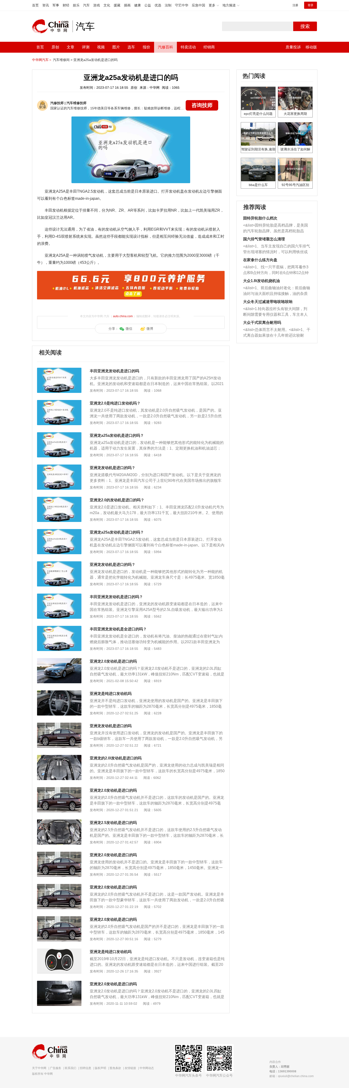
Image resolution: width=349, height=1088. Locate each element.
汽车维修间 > (62, 60)
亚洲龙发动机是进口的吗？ (112, 468)
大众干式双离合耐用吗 (262, 323)
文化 (107, 5)
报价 (146, 47)
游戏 (96, 5)
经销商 (209, 47)
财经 (66, 5)
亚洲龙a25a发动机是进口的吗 (95, 60)
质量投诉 (293, 47)
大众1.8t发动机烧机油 (261, 281)
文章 (70, 47)
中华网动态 (147, 1068)
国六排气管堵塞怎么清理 (264, 239)
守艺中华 (181, 5)
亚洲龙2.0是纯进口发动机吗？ (115, 403)
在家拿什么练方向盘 (260, 260)
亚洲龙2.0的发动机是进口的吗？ (117, 500)
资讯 (45, 5)
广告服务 (55, 1068)
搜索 (305, 26)
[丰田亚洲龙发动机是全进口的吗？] (59, 628)
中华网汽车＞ (42, 60)
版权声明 (100, 1068)
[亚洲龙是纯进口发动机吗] (59, 693)
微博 (149, 328)
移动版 (311, 47)
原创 (55, 47)
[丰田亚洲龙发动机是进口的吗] (59, 370)
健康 (137, 5)
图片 (116, 47)
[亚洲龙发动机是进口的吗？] (59, 467)
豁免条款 (115, 1068)
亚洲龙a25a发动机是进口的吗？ (117, 435)
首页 (35, 5)
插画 (127, 5)
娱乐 (76, 5)
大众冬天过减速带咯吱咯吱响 (267, 302)
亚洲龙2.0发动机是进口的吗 (113, 661)
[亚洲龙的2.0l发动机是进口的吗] (59, 757)
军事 (55, 5)
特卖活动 (188, 47)
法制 (168, 5)
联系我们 (70, 1068)
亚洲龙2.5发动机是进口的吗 (113, 823)
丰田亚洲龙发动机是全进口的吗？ (118, 629)
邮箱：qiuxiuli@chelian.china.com (291, 1076)
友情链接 (130, 1068)
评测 (86, 47)
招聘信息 (85, 1068)
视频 (101, 47)
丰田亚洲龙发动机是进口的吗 (114, 371)
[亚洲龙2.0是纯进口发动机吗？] (59, 402)
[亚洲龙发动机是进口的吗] (59, 725)
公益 (147, 5)
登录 (310, 5)
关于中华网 (39, 1068)
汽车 (86, 5)
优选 (158, 5)
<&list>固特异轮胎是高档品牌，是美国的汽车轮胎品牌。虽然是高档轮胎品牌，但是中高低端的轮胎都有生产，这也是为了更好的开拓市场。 (275, 228)
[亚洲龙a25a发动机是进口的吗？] (59, 435)
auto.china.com (123, 316)
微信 (129, 328)
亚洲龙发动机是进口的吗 (111, 726)
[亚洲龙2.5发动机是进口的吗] (59, 822)
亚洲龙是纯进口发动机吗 (111, 694)
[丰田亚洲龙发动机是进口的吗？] (59, 596)
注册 (295, 5)
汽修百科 (165, 47)
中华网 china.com (52, 26)
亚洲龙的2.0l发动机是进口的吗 (115, 758)
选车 (131, 47)
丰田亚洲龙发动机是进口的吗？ (116, 597)
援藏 (117, 5)
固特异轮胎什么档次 (260, 218)
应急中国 (198, 5)
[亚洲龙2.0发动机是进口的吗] (59, 660)
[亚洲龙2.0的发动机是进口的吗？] (59, 499)
